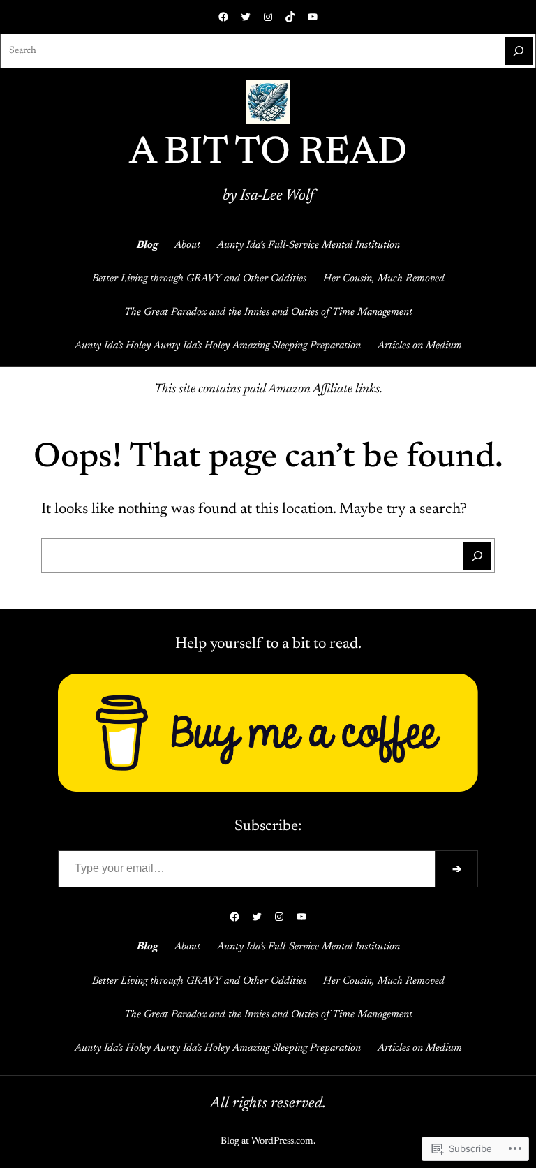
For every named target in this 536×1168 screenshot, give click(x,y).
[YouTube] (312, 16)
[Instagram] (268, 16)
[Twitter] (245, 16)
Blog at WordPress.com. (268, 1141)
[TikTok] (290, 16)
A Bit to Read (268, 154)
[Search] (519, 51)
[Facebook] (223, 16)
